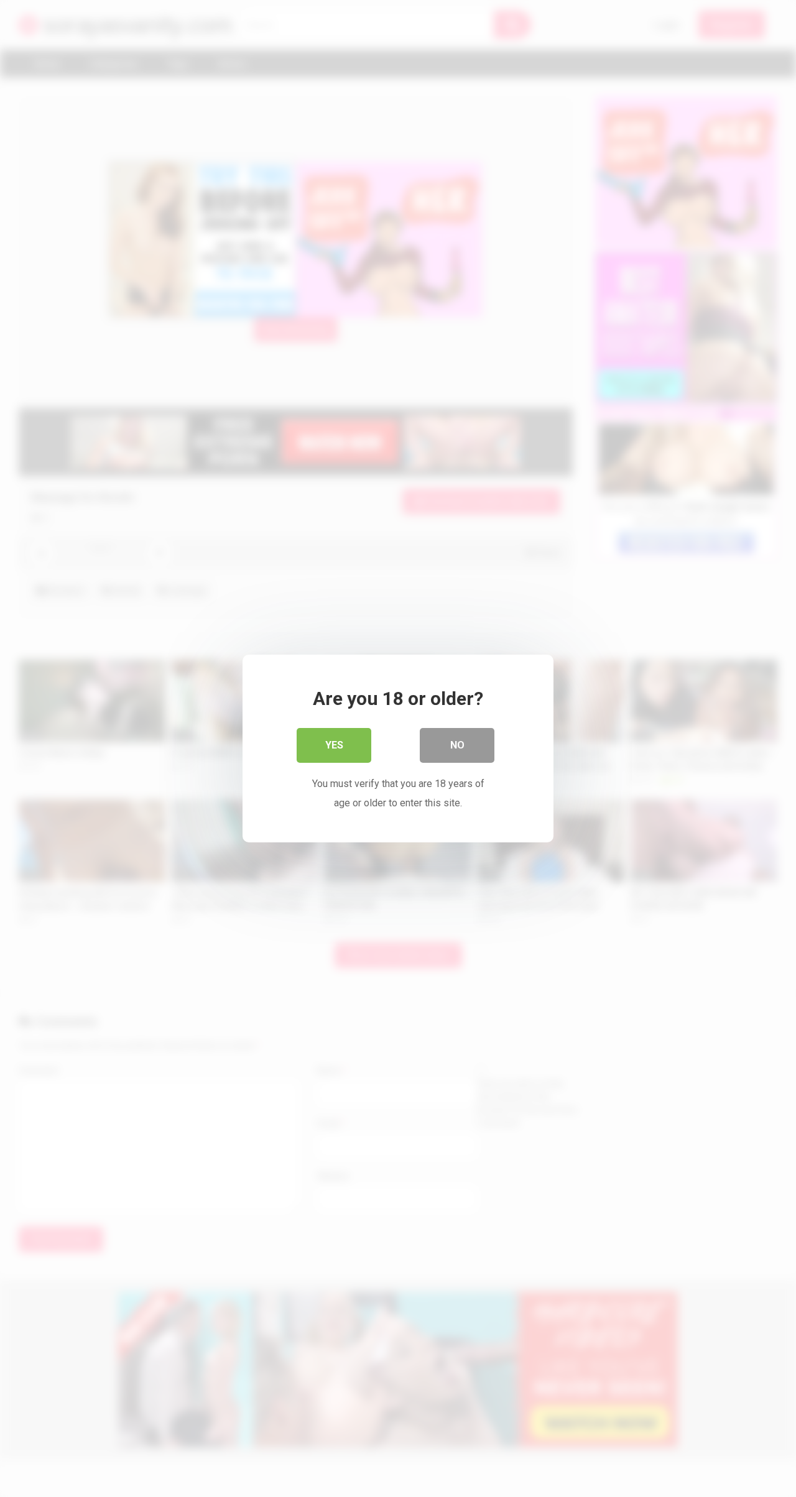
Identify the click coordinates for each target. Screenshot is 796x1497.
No (457, 745)
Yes (334, 745)
